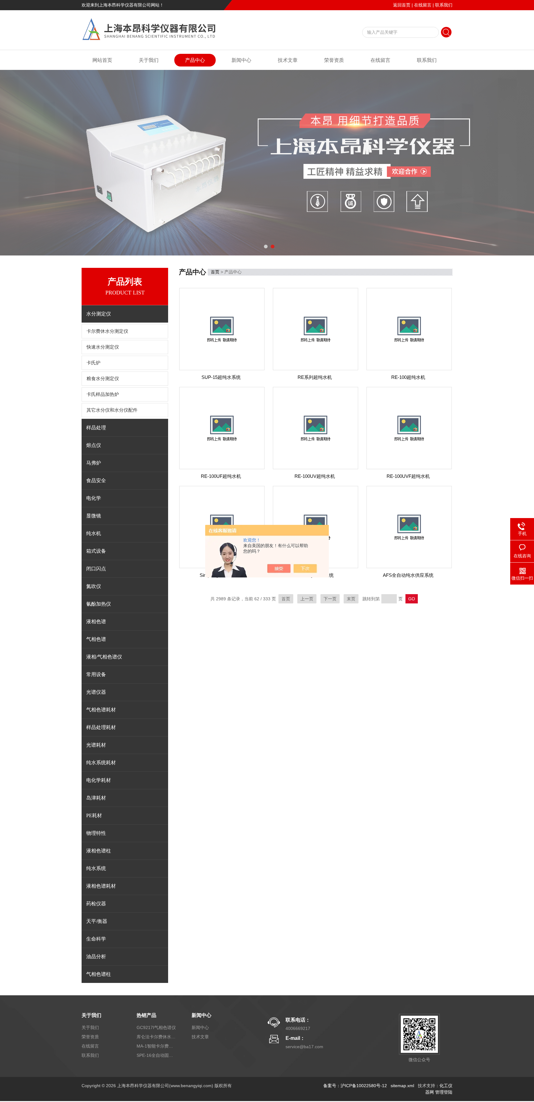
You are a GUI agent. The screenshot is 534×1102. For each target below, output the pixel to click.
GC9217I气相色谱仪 (156, 1027)
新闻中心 (241, 60)
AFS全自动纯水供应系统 (408, 575)
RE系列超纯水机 (315, 377)
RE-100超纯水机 (408, 377)
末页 (351, 598)
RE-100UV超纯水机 (315, 476)
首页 (215, 271)
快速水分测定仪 (103, 347)
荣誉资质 (334, 60)
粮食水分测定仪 (103, 378)
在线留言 (422, 4)
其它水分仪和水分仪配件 (112, 410)
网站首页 (102, 60)
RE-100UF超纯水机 (221, 476)
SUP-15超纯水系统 (221, 377)
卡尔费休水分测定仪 (107, 331)
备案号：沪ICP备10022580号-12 (355, 1085)
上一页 (306, 598)
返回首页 (401, 4)
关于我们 (149, 60)
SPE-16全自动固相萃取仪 (157, 1055)
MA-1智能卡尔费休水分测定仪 (157, 1046)
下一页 (330, 598)
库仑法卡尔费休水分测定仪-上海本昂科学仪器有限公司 (157, 1036)
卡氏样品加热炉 (103, 394)
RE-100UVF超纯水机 (408, 476)
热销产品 (146, 1015)
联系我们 (443, 4)
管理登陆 (443, 1092)
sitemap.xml (402, 1085)
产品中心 (195, 60)
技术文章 (288, 60)
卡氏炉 (93, 362)
